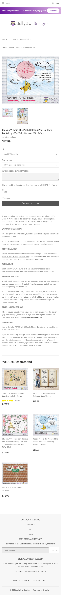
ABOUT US (30, 525)
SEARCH (25, 580)
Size (4, 149)
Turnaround (7, 160)
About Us (16, 580)
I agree (7, 198)
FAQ (30, 529)
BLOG (31, 534)
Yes (5, 192)
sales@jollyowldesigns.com (31, 317)
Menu (8, 4)
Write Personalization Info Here (15, 171)
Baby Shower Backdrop (21, 39)
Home (4, 39)
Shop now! (53, 10)
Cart (57, 3)
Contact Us (36, 580)
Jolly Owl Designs (23, 590)
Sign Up (54, 550)
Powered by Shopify (41, 590)
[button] (7, 401)
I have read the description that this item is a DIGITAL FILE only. (29, 185)
